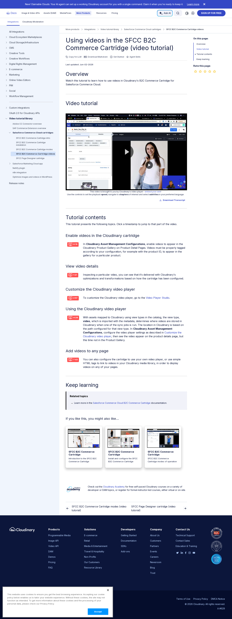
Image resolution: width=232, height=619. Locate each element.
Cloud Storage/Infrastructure (24, 42)
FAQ (50, 567)
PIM (11, 85)
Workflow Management (21, 96)
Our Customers (92, 562)
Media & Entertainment (95, 546)
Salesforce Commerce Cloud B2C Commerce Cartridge (121, 403)
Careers (154, 556)
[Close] (107, 590)
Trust (152, 573)
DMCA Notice (218, 599)
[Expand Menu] (195, 54)
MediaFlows (65, 13)
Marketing (14, 74)
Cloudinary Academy (114, 486)
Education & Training (186, 546)
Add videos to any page (87, 351)
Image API (53, 540)
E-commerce (15, 69)
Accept (98, 611)
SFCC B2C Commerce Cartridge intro (33, 138)
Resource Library (93, 567)
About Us (155, 535)
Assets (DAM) (50, 13)
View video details (82, 266)
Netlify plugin (19, 168)
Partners (154, 546)
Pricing (115, 13)
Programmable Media (59, 535)
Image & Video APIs (31, 13)
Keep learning (202, 59)
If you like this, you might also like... (92, 419)
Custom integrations (19, 108)
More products (72, 29)
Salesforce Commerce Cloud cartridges (33, 132)
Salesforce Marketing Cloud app (28, 163)
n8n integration (20, 172)
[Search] (178, 13)
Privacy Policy (200, 599)
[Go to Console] (193, 13)
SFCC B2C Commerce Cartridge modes (34, 149)
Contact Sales (183, 540)
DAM (50, 551)
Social (12, 91)
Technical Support (185, 535)
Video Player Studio (157, 297)
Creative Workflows (19, 58)
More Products (83, 13)
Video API (53, 546)
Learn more (193, 4)
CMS (11, 48)
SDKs (123, 546)
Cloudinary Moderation (33, 22)
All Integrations (16, 31)
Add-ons (125, 551)
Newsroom (155, 562)
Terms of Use (183, 599)
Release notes (16, 183)
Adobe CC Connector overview (27, 124)
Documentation (129, 540)
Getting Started (129, 535)
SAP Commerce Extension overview (29, 128)
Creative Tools (16, 53)
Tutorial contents (204, 54)
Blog (152, 567)
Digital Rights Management (23, 64)
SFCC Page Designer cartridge (30, 158)
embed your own (153, 191)
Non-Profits (90, 556)
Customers (155, 540)
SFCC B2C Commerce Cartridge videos (35, 154)
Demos (52, 556)
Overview (77, 74)
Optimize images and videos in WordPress (32, 177)
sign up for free (211, 13)
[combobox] (178, 13)
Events (153, 551)
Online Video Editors (19, 80)
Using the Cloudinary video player (96, 309)
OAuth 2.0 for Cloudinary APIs (24, 113)
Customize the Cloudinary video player (100, 289)
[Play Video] (126, 152)
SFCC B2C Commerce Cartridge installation (31, 143)
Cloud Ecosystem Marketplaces (25, 37)
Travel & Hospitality (94, 551)
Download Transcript (174, 200)
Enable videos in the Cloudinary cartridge (102, 235)
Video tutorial (202, 49)
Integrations (13, 22)
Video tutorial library (21, 118)
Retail (87, 540)
